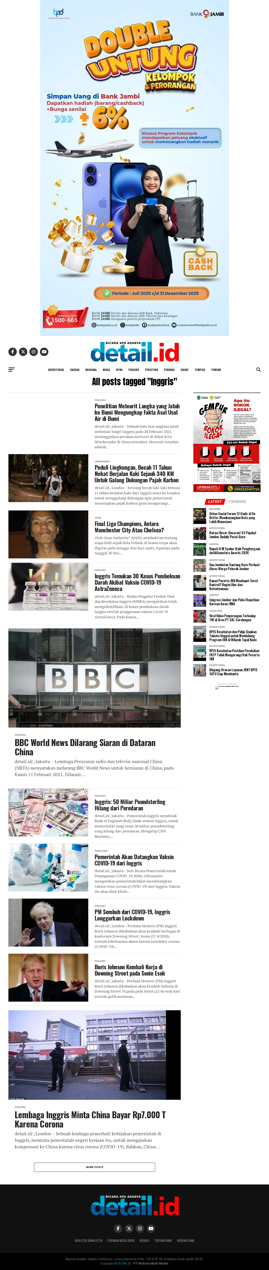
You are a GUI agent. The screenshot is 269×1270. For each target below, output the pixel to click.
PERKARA (169, 369)
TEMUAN (216, 369)
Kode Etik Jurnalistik (88, 1240)
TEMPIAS (200, 369)
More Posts (94, 1167)
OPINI (119, 369)
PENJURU (133, 369)
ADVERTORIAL (56, 369)
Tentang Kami (163, 1240)
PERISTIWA (151, 369)
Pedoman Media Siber (120, 1240)
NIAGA (106, 369)
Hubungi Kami (185, 1240)
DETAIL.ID (124, 1263)
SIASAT (185, 369)
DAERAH (74, 369)
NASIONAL (91, 369)
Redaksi (144, 1240)
